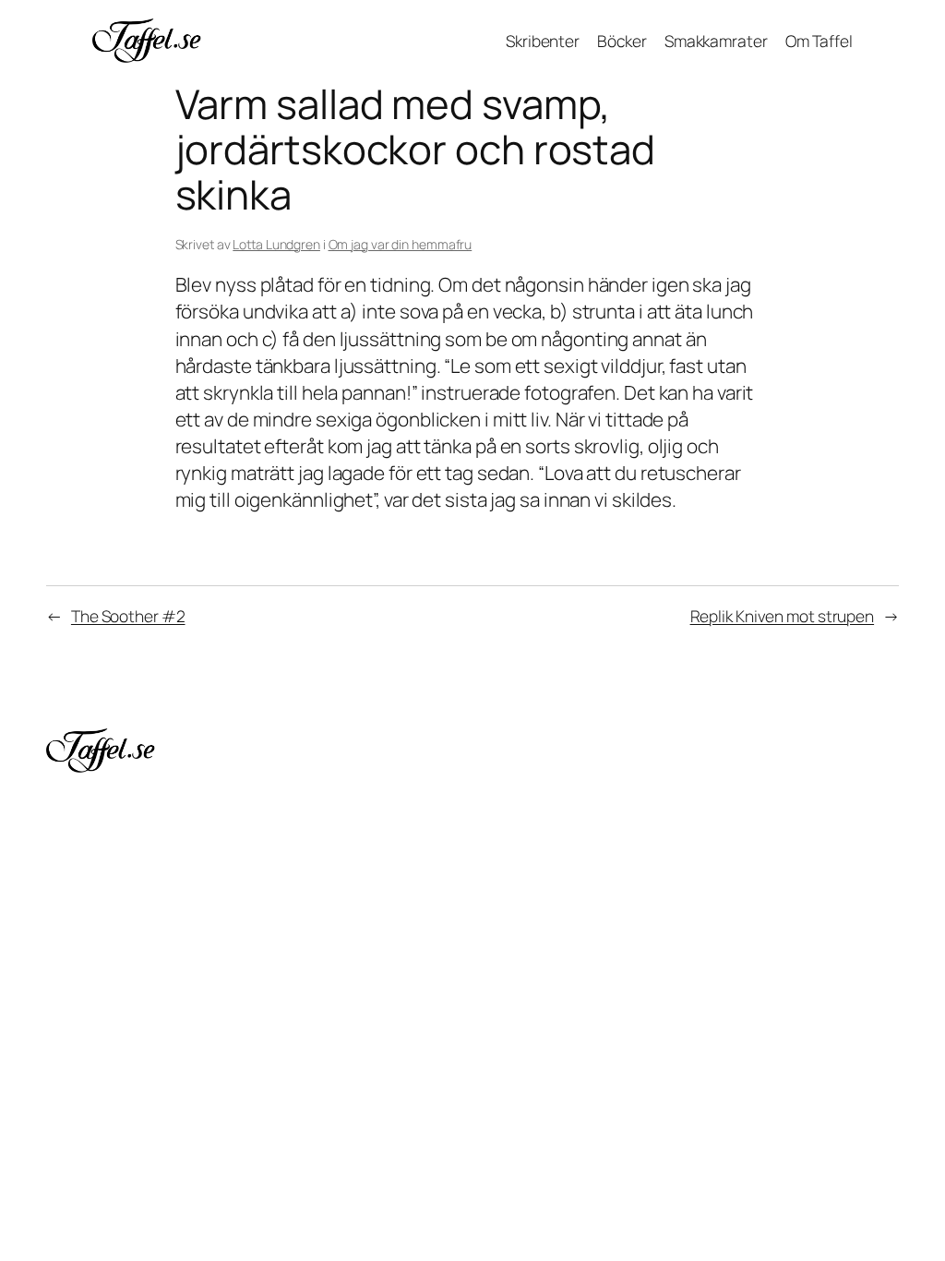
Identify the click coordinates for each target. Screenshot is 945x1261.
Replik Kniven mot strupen (782, 616)
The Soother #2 (128, 616)
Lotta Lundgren (276, 244)
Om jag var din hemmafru (400, 244)
